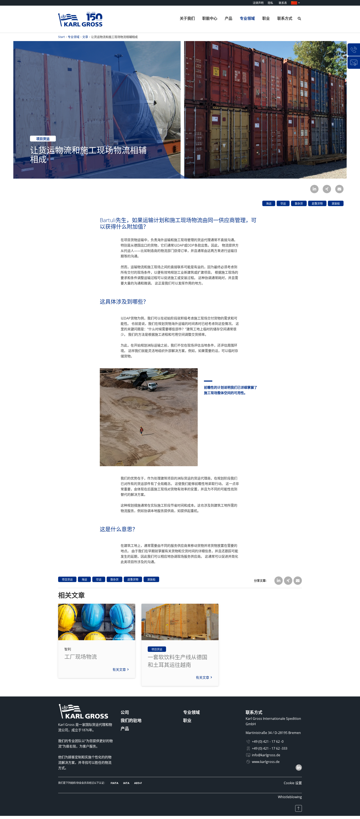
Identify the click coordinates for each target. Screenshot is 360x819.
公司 (125, 712)
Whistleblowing (290, 797)
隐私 (270, 3)
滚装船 (336, 203)
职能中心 (209, 18)
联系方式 (284, 18)
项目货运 (43, 138)
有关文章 (119, 669)
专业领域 (247, 18)
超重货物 (317, 203)
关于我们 (187, 18)
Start (61, 37)
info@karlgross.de (266, 755)
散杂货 (299, 203)
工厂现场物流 (80, 656)
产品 (228, 18)
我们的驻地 (131, 720)
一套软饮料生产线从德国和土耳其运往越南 (177, 660)
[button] (314, 189)
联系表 (283, 3)
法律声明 (258, 3)
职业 (266, 18)
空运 (283, 203)
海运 (268, 203)
